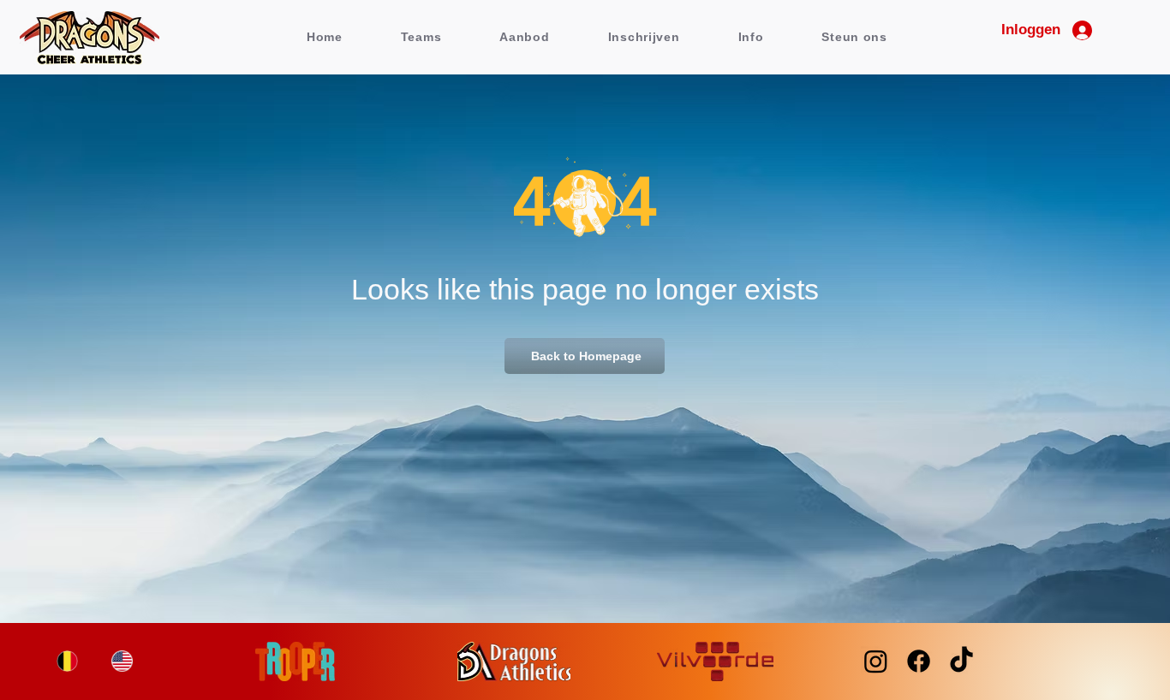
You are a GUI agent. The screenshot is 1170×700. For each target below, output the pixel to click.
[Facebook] (919, 661)
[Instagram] (876, 661)
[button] (421, 36)
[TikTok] (961, 661)
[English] (121, 661)
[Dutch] (67, 661)
